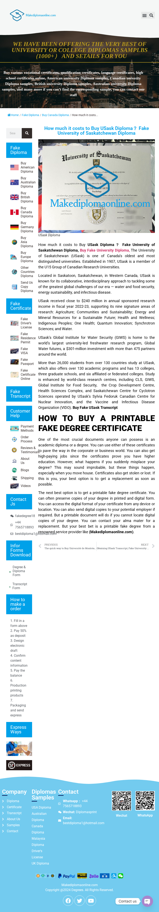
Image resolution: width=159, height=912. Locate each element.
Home (15, 115)
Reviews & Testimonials (26, 450)
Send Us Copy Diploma (26, 287)
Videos (26, 486)
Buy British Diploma (26, 197)
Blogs (25, 470)
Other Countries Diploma (26, 272)
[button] (144, 15)
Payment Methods (26, 428)
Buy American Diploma (26, 167)
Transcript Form (19, 586)
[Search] (27, 133)
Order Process (26, 439)
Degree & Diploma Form (19, 571)
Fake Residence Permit (26, 338)
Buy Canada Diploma (55, 115)
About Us (25, 461)
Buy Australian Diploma (26, 182)
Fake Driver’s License (26, 323)
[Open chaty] (147, 901)
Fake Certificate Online (26, 374)
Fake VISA (24, 351)
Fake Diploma (30, 115)
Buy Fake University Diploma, (105, 250)
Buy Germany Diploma (26, 227)
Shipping (26, 478)
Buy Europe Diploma (26, 257)
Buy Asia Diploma (26, 242)
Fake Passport (26, 362)
